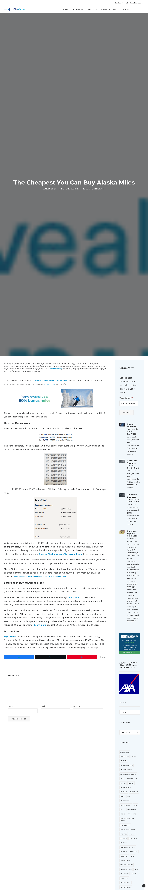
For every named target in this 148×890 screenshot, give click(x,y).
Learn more (40, 624)
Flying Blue (132, 814)
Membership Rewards (127, 847)
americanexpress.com (55, 368)
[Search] (142, 10)
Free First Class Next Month (127, 820)
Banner (122, 783)
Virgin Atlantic (125, 887)
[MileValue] (14, 9)
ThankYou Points (126, 865)
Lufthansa (133, 838)
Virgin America (125, 882)
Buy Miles (75, 189)
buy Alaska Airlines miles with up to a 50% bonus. (50, 380)
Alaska (66, 189)
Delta (122, 809)
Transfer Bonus (125, 869)
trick (136, 869)
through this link (49, 384)
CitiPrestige (124, 801)
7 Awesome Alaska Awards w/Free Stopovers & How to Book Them (39, 576)
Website (76, 706)
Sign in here (10, 636)
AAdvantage (124, 752)
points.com (73, 597)
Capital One (134, 792)
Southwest (124, 856)
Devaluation (131, 809)
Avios (122, 778)
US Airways (124, 878)
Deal (135, 805)
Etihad (122, 814)
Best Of (131, 783)
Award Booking (132, 778)
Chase (122, 796)
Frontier (123, 834)
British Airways (125, 787)
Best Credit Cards (109, 9)
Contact (118, 3)
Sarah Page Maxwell (95, 189)
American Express (126, 770)
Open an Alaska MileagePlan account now (60, 554)
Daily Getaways (125, 805)
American (123, 761)
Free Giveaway (125, 825)
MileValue (123, 852)
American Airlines (126, 765)
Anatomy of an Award (128, 774)
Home (65, 9)
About (126, 9)
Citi (128, 796)
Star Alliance (125, 860)
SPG (132, 856)
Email (44, 706)
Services (91, 9)
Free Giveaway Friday (127, 829)
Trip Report (124, 874)
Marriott (123, 843)
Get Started (77, 9)
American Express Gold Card (132, 533)
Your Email (126, 398)
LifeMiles (123, 838)
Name (11, 706)
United (134, 874)
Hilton (132, 834)
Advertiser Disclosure (134, 3)
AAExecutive (124, 756)
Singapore (133, 852)
